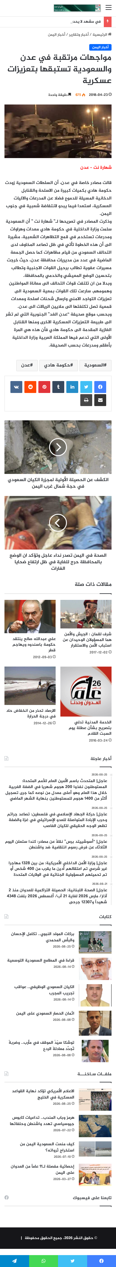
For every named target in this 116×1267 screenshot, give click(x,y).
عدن (25, 365)
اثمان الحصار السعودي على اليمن (45, 1013)
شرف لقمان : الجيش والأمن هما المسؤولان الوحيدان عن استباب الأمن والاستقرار (87, 640)
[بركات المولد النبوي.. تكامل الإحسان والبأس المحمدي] (95, 942)
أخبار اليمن (56, 35)
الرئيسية (100, 35)
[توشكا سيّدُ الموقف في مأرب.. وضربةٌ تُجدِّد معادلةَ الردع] (95, 1051)
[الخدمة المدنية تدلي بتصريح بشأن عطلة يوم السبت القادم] (86, 692)
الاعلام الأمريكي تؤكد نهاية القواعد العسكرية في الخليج (43, 1094)
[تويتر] (86, 387)
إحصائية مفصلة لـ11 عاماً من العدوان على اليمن (42, 1169)
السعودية (94, 365)
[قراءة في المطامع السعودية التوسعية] (95, 969)
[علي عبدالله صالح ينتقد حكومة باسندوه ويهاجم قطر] (30, 616)
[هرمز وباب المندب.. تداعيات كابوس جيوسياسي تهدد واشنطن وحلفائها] (95, 1126)
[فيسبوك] (100, 387)
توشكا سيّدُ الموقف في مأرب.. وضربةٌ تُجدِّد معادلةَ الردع (41, 1045)
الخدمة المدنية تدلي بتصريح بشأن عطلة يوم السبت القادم (90, 728)
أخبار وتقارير (79, 35)
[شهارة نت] (77, 8)
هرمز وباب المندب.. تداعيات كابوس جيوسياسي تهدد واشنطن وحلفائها (42, 1120)
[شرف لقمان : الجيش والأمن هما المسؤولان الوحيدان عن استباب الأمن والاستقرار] (86, 614)
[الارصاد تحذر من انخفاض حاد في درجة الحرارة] (30, 686)
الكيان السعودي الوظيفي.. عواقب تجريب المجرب (44, 990)
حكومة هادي (57, 365)
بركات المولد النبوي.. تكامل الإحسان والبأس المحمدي (42, 937)
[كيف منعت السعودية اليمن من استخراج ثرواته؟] (95, 1149)
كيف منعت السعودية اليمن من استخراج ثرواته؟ (47, 1147)
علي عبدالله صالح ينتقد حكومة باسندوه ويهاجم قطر (34, 645)
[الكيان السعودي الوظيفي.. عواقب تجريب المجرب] (95, 995)
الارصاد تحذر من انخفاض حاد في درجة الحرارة (31, 713)
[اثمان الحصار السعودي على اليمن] (95, 1023)
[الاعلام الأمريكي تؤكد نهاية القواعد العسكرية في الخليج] (95, 1099)
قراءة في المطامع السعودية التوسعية (40, 960)
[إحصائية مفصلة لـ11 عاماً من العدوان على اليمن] (95, 1175)
